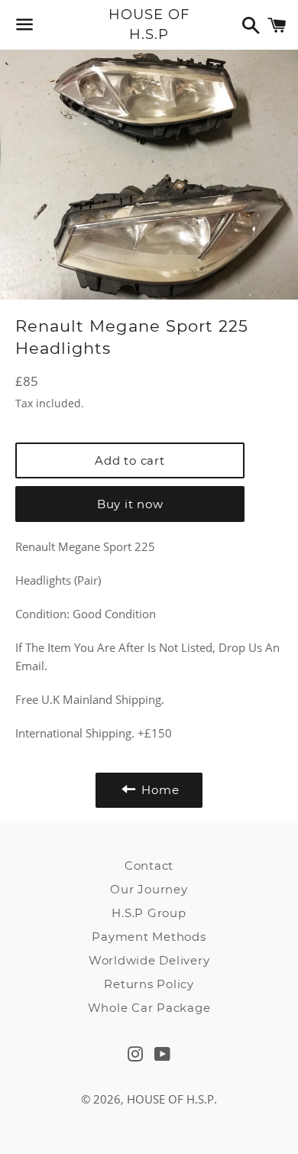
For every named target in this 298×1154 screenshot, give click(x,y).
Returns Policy (149, 984)
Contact (149, 865)
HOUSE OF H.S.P (149, 24)
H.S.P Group (149, 913)
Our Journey (148, 889)
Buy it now (130, 504)
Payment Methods (149, 936)
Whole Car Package (149, 1007)
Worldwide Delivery (149, 960)
